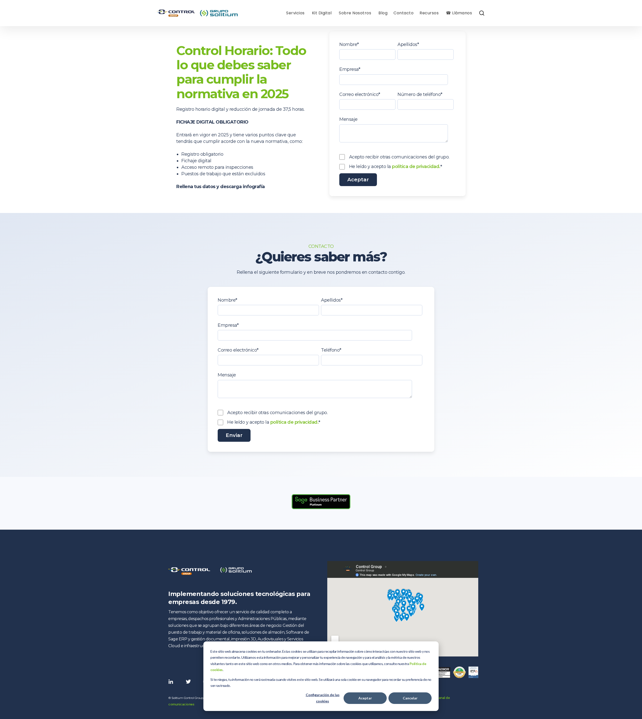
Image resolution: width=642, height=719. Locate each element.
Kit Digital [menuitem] (322, 13)
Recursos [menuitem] (429, 13)
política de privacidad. (416, 166)
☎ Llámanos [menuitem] (459, 13)
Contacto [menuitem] (403, 13)
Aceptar (365, 698)
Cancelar (410, 698)
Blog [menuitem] (382, 13)
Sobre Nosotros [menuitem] (355, 13)
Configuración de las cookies (323, 698)
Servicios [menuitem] (295, 13)
